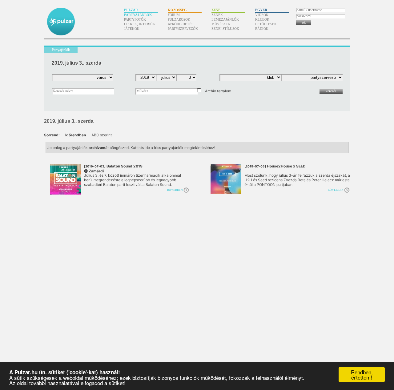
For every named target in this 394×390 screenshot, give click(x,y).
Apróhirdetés (180, 24)
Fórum (174, 15)
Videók (261, 15)
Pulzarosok (179, 19)
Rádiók (261, 28)
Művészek (220, 24)
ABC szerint (101, 135)
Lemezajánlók (225, 19)
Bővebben (175, 189)
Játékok (131, 28)
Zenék (217, 15)
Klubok (262, 19)
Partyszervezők (183, 28)
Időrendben (75, 135)
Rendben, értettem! (362, 374)
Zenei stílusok (225, 28)
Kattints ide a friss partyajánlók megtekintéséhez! (173, 147)
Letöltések (266, 24)
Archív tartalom (218, 91)
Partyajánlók (138, 15)
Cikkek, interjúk (139, 24)
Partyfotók (135, 19)
